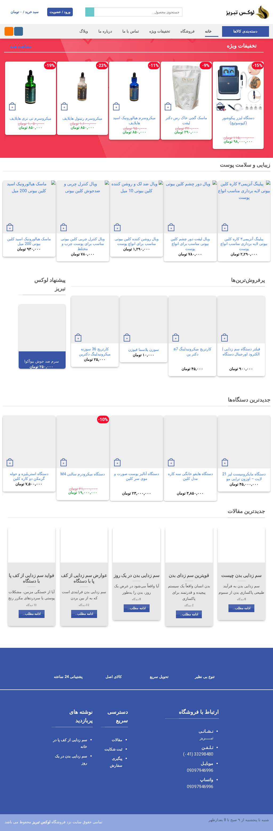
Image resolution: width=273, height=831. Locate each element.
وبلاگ (83, 31)
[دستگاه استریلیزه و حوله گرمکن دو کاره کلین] (29, 441)
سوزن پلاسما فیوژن (143, 349)
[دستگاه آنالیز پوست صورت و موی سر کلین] (136, 441)
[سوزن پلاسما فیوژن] (143, 319)
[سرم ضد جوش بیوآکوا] (42, 327)
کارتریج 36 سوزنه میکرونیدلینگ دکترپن (95, 351)
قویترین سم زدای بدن (189, 575)
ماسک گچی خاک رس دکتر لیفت (186, 120)
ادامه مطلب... (241, 608)
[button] (60, 12)
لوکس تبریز (41, 822)
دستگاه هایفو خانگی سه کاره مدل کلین (190, 476)
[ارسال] (89, 12)
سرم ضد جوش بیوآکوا (41, 361)
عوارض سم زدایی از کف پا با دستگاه (84, 578)
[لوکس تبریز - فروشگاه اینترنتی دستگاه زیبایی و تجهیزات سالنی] (229, 12)
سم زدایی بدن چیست (241, 575)
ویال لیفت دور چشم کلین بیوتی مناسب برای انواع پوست (190, 244)
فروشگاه (187, 31)
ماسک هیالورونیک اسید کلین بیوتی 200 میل (29, 241)
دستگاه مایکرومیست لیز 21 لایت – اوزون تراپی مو (244, 476)
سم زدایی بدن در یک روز (136, 575)
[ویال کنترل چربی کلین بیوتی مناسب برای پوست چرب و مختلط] (83, 206)
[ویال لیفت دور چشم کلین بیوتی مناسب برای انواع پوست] (190, 206)
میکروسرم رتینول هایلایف (82, 118)
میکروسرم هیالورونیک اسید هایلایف (134, 120)
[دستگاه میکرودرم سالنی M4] (83, 441)
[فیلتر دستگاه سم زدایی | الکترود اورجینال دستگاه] (241, 319)
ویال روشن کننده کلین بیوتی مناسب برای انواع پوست (137, 241)
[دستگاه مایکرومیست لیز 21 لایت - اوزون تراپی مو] (244, 441)
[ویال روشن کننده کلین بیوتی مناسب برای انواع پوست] (136, 206)
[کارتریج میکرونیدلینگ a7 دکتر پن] (192, 319)
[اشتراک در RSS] (9, 31)
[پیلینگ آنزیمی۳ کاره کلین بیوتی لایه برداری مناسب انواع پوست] (244, 206)
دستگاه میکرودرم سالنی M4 (83, 474)
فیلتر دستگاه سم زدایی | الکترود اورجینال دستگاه (241, 351)
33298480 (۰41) (197, 754)
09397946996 (200, 770)
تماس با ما (130, 31)
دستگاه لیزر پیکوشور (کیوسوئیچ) (238, 120)
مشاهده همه (21, 46)
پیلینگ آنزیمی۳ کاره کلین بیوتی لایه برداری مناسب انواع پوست (243, 244)
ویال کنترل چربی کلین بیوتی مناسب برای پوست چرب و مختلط (83, 244)
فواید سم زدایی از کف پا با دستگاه (31, 578)
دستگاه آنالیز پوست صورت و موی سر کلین (136, 476)
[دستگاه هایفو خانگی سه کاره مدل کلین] (190, 441)
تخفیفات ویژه (159, 31)
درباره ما (105, 31)
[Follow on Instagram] (18, 31)
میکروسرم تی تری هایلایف (30, 118)
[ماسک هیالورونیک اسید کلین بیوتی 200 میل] (29, 206)
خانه (208, 31)
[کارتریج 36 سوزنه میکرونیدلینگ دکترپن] (95, 319)
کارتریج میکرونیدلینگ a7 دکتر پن (192, 351)
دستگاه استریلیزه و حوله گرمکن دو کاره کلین (29, 476)
